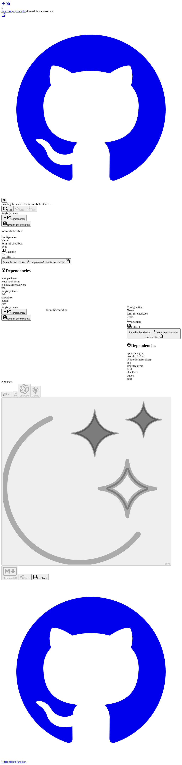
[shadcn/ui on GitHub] (91, 196)
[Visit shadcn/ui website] (3, 16)
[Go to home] (8, 4)
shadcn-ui (6, 11)
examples (21, 11)
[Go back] (3, 4)
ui (14, 11)
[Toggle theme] (4, 200)
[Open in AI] (7, 395)
